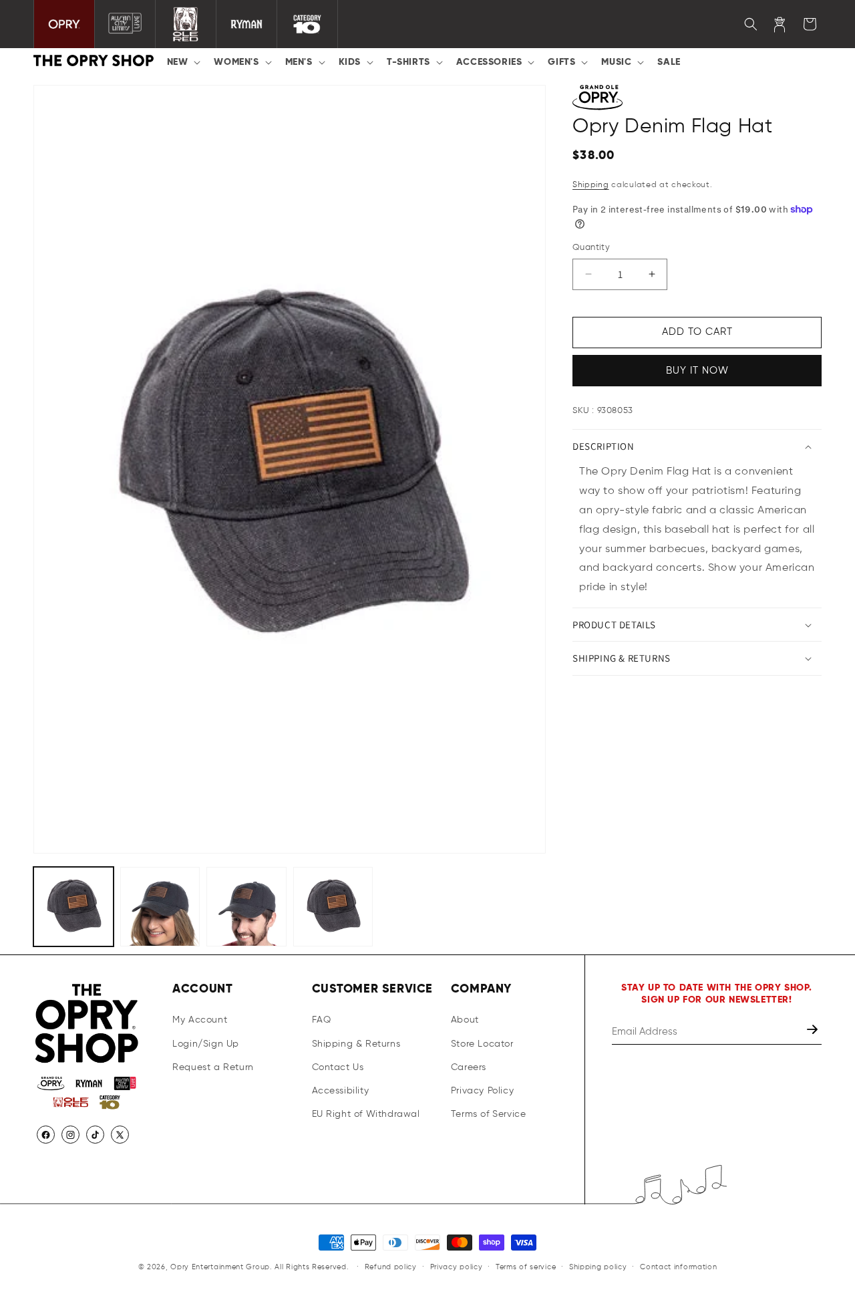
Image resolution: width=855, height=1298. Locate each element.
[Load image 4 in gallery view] (333, 907)
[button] (182, 62)
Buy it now (697, 371)
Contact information (678, 1267)
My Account (199, 1020)
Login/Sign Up (205, 1044)
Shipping (590, 185)
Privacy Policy (482, 1090)
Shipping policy (598, 1267)
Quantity (591, 247)
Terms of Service (488, 1115)
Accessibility (340, 1090)
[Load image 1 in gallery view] (73, 907)
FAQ (321, 1020)
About (465, 1020)
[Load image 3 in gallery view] (246, 907)
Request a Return (213, 1067)
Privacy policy (456, 1267)
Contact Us (338, 1067)
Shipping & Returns (356, 1044)
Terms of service (526, 1267)
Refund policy (391, 1267)
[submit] (814, 1032)
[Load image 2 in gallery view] (160, 907)
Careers (468, 1067)
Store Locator (482, 1044)
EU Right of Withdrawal (366, 1115)
